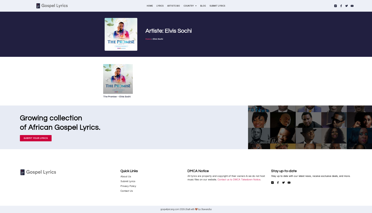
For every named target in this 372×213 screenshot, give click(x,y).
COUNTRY (189, 6)
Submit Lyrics (127, 181)
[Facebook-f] (341, 6)
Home (148, 39)
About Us (125, 176)
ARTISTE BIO (173, 6)
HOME (150, 6)
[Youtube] (352, 6)
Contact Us (126, 190)
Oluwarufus (206, 209)
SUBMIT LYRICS (217, 6)
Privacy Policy (128, 186)
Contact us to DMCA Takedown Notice (239, 179)
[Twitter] (346, 6)
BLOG (203, 6)
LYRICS (160, 6)
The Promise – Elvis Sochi (117, 97)
